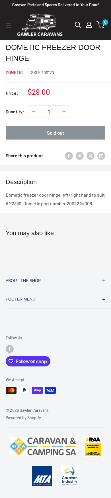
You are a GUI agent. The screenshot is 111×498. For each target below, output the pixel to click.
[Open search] (78, 25)
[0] (100, 24)
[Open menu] (8, 25)
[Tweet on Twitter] (90, 155)
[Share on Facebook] (69, 155)
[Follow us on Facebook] (10, 349)
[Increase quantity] (64, 112)
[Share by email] (101, 155)
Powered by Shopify (23, 417)
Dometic (14, 72)
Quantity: (15, 111)
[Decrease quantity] (34, 112)
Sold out (55, 133)
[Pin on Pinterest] (80, 155)
